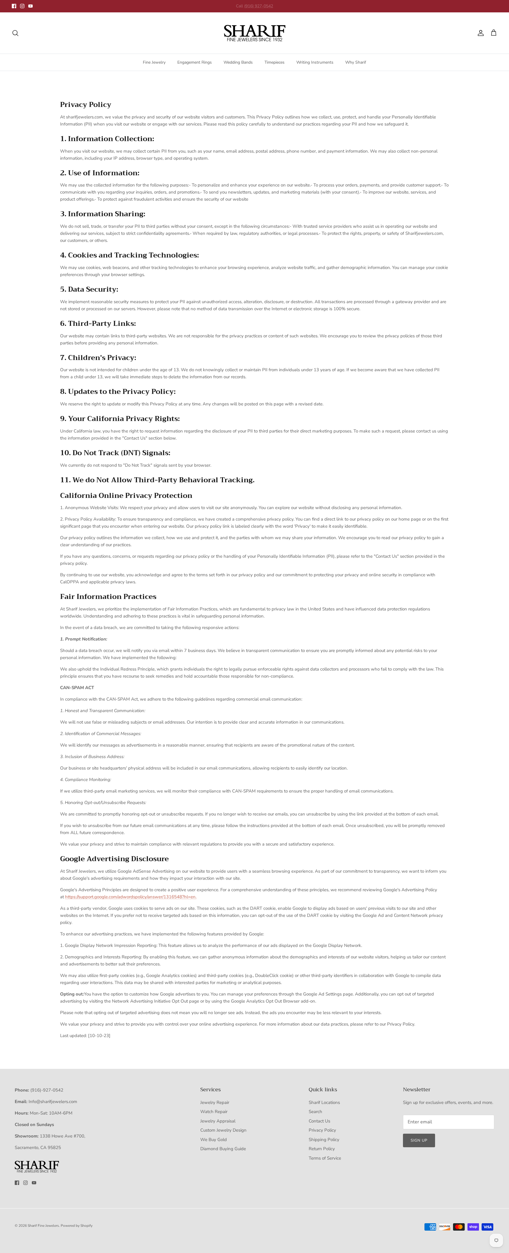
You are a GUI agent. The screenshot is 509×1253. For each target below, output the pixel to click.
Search (315, 1112)
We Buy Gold (213, 1140)
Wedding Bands (238, 62)
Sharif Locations (324, 1102)
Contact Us (319, 1121)
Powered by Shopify (76, 1225)
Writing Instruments (314, 62)
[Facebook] (14, 6)
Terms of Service (325, 1158)
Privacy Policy (322, 1130)
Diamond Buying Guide (223, 1149)
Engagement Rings (194, 62)
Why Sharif (355, 62)
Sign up (419, 1140)
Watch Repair (213, 1112)
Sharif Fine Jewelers (43, 1225)
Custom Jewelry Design (223, 1130)
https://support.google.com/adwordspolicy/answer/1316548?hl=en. (130, 897)
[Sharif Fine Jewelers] (254, 33)
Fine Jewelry (154, 62)
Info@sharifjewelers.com (53, 1102)
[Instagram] (22, 6)
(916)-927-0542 (46, 1090)
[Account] (479, 33)
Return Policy (322, 1149)
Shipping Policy (324, 1140)
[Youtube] (30, 6)
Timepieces (275, 62)
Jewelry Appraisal (217, 1121)
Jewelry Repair (214, 1102)
